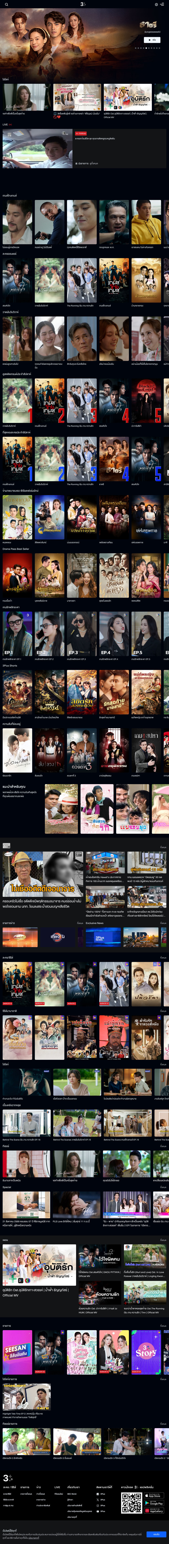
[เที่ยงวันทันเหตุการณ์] (57, 937)
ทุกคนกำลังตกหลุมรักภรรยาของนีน (48, 365)
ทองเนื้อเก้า (7, 601)
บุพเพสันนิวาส (41, 601)
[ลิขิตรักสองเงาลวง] (82, 692)
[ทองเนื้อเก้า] (17, 575)
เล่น (154, 40)
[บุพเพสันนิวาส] (49, 575)
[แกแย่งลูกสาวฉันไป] (17, 338)
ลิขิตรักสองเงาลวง (74, 717)
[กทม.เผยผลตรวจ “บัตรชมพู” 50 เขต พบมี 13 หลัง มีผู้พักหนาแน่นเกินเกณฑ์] (146, 863)
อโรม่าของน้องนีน (106, 364)
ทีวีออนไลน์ (59, 1494)
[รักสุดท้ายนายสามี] (114, 692)
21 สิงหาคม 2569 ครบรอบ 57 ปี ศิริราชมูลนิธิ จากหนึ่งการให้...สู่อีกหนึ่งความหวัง (26, 1223)
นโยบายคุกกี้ (72, 1517)
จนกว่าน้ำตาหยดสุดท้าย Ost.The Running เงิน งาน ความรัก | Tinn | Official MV (144, 1310)
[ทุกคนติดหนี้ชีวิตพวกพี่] (82, 222)
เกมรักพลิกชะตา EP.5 (141, 659)
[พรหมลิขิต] (146, 575)
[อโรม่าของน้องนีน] (114, 338)
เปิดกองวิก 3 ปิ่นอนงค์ (62, 1458)
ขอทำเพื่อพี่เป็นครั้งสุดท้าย (14, 113)
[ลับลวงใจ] (49, 750)
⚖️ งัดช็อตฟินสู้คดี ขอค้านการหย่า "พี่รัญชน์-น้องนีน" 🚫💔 (76, 115)
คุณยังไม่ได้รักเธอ (111, 1180)
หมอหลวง (7, 542)
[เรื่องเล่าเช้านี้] (20, 937)
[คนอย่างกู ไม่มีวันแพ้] (49, 222)
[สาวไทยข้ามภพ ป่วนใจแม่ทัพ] (49, 692)
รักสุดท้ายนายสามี (107, 717)
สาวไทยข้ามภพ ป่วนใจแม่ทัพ (47, 717)
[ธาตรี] (114, 459)
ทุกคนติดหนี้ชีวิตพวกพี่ (76, 247)
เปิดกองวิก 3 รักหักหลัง (12, 1458)
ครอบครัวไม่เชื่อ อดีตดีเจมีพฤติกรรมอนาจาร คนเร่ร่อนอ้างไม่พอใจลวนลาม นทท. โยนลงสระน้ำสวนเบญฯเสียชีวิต (42, 904)
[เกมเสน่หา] (146, 750)
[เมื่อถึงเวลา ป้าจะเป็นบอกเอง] (77, 1082)
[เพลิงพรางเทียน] (114, 517)
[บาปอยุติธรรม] (114, 750)
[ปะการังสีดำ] (146, 400)
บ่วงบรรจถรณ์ (73, 542)
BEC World (72, 1494)
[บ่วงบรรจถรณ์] (82, 517)
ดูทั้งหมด (94, 163)
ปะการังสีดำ (136, 426)
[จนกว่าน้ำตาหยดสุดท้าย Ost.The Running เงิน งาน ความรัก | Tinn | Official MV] (145, 1293)
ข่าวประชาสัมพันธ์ (43, 1505)
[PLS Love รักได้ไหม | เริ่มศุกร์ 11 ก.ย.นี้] (76, 1205)
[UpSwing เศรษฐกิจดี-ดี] (140, 937)
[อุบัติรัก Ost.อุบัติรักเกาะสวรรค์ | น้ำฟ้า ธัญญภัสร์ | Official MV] (128, 97)
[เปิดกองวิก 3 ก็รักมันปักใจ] (128, 1441)
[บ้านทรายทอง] (146, 280)
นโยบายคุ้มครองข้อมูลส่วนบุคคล (80, 1511)
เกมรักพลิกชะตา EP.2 (44, 659)
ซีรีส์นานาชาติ (8, 1499)
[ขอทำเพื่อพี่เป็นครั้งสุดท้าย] (27, 97)
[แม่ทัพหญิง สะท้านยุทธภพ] (146, 692)
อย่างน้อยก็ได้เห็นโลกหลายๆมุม (145, 364)
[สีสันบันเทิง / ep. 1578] (17, 1352)
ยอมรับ (156, 1534)
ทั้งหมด (163, 847)
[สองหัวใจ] (17, 280)
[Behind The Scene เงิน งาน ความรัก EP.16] (27, 1123)
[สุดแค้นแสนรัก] (114, 575)
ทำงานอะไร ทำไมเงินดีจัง (13, 1098)
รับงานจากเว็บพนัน (12, 1180)
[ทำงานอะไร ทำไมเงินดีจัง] (27, 1082)
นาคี (165, 542)
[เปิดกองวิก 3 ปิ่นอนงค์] (77, 1441)
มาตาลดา (71, 601)
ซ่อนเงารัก (7, 775)
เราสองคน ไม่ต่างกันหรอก (142, 247)
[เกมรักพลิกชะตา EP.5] (146, 634)
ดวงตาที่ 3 (71, 775)
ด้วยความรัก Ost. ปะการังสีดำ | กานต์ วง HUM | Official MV (98, 1310)
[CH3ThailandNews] (103, 937)
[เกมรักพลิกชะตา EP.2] (49, 634)
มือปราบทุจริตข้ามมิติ (12, 717)
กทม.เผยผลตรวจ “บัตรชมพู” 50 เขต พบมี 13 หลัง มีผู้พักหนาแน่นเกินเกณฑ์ (145, 879)
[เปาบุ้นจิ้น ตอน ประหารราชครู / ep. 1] (82, 1037)
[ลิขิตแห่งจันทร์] (49, 517)
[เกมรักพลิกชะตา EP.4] (114, 634)
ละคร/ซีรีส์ (7, 1494)
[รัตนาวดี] (61, 809)
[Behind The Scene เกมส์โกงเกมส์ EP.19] (128, 1123)
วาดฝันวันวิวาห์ (41, 305)
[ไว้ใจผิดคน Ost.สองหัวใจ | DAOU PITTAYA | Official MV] (100, 1256)
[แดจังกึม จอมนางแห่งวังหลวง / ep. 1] (49, 1037)
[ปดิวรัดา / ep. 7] (146, 984)
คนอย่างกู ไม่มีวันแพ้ (43, 247)
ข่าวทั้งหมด (40, 1494)
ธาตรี (101, 484)
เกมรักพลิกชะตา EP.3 (76, 659)
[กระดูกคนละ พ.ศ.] (114, 222)
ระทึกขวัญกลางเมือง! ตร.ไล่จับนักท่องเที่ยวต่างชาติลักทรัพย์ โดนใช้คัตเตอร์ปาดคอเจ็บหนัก (146, 914)
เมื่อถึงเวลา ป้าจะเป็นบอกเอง (65, 1098)
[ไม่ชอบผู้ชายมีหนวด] (17, 222)
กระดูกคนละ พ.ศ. (106, 247)
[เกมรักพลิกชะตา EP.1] (17, 634)
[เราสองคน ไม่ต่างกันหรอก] (146, 222)
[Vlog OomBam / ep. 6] (82, 1352)
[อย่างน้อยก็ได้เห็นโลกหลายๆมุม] (146, 338)
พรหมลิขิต (136, 601)
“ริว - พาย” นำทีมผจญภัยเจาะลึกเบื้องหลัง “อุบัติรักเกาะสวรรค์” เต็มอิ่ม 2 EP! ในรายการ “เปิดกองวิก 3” (126, 1224)
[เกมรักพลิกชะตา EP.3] (82, 634)
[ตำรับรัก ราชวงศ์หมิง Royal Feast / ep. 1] (146, 1037)
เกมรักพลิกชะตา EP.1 (12, 659)
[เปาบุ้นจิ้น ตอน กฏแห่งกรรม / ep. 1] (114, 1037)
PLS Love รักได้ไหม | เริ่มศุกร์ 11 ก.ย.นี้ (71, 1221)
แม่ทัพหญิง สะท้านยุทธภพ (142, 717)
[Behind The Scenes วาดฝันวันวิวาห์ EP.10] (77, 1123)
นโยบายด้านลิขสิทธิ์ (75, 1505)
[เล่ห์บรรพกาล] (146, 517)
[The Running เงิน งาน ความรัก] (82, 280)
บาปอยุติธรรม (105, 775)
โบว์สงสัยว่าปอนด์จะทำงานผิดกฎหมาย (120, 1098)
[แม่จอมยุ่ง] (132, 809)
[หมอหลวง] (17, 517)
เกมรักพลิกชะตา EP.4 (108, 659)
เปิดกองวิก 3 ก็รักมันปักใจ (115, 1458)
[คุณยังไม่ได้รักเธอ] (127, 1164)
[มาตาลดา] (82, 575)
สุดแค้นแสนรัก (105, 601)
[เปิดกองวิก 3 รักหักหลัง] (27, 1441)
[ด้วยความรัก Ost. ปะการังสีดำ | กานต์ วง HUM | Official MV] (100, 1293)
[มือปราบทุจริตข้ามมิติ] (17, 692)
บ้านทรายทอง (137, 305)
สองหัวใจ (6, 305)
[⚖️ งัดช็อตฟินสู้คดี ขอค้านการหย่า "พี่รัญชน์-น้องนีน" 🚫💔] (77, 97)
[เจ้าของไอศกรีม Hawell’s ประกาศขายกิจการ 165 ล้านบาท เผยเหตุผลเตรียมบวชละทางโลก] (105, 863)
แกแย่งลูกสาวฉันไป (10, 364)
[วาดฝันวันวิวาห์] (49, 280)
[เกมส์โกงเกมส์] (114, 280)
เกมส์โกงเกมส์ (105, 305)
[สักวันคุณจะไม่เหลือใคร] (82, 338)
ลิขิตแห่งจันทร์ (40, 542)
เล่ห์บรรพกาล (137, 542)
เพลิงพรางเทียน (106, 542)
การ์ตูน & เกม (8, 1505)
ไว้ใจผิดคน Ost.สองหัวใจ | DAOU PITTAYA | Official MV (99, 1274)
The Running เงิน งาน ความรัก (80, 305)
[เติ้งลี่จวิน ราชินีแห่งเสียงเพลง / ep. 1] (17, 1037)
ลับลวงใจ (38, 775)
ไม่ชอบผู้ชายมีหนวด (11, 247)
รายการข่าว (40, 1499)
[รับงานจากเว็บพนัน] (26, 1164)
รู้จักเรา (70, 1499)
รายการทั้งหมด (26, 1494)
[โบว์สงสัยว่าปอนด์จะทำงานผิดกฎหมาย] (128, 1082)
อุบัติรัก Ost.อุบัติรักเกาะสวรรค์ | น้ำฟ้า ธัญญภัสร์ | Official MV (125, 115)
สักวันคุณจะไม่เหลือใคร (76, 364)
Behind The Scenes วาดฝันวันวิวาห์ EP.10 (72, 1139)
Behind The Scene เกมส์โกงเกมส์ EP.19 (121, 1139)
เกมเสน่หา (136, 775)
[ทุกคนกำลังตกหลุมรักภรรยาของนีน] (49, 338)
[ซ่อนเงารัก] (17, 750)
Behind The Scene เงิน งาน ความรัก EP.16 (21, 1139)
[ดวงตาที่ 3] (82, 750)
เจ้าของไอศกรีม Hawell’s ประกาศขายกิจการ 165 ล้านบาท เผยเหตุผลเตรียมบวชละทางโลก (104, 879)
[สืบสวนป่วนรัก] (97, 809)
